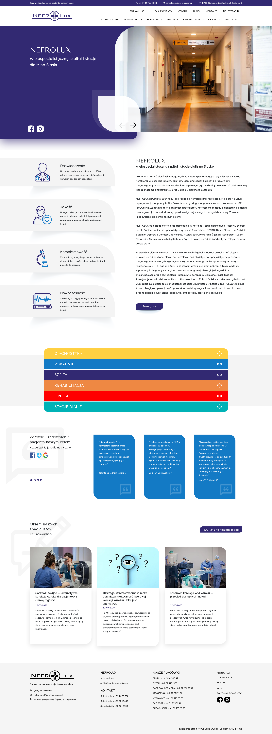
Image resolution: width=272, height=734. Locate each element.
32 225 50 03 (177, 698)
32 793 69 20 (179, 707)
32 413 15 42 (172, 678)
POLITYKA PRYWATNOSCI (229, 693)
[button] (133, 125)
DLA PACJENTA (163, 11)
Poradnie (64, 364)
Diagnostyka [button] (131, 19)
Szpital (62, 375)
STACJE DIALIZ (68, 407)
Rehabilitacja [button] (192, 19)
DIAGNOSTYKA (68, 353)
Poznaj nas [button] (137, 11)
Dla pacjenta (224, 677)
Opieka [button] (212, 19)
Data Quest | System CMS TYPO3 (223, 728)
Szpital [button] (170, 19)
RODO (220, 688)
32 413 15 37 (171, 683)
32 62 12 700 (122, 705)
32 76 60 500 (122, 695)
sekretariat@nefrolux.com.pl (179, 2)
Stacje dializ (232, 19)
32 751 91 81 (176, 692)
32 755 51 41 (175, 703)
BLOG (196, 11)
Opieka (61, 396)
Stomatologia (110, 19)
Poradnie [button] (153, 19)
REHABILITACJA (69, 385)
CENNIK (182, 11)
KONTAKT (211, 11)
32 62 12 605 (122, 700)
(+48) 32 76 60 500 (148, 2)
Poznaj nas (149, 306)
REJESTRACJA (231, 11)
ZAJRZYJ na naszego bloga (221, 529)
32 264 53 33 (187, 688)
